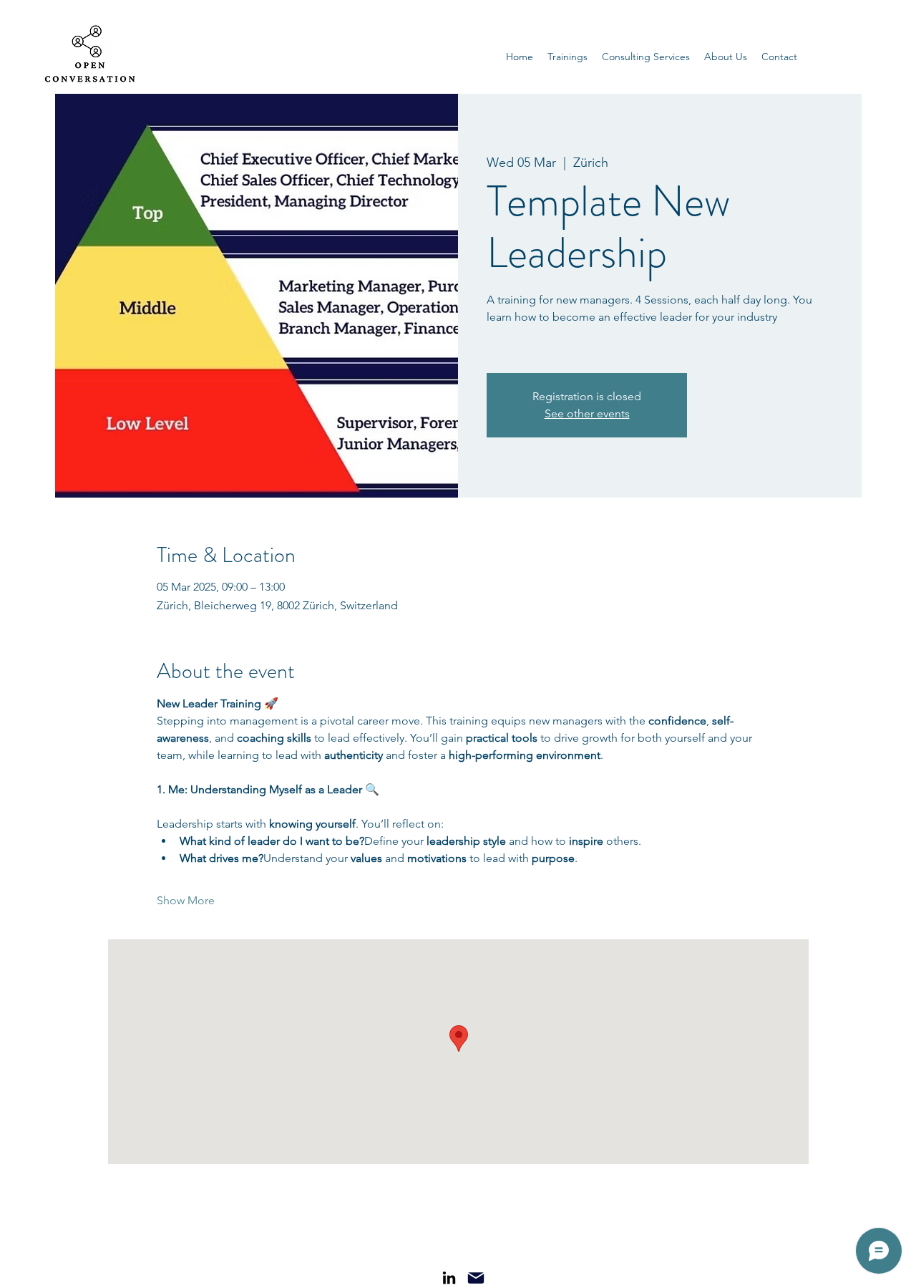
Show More (186, 900)
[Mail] (476, 1278)
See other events (587, 413)
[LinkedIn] (449, 1278)
